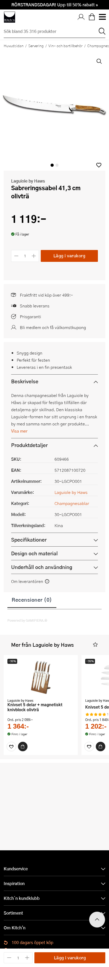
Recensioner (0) (32, 599)
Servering (36, 45)
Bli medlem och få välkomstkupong (53, 327)
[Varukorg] (91, 17)
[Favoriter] (11, 746)
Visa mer (19, 431)
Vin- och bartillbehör (65, 45)
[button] (98, 165)
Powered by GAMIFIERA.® (27, 620)
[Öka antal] (34, 256)
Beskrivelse (24, 381)
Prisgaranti (30, 316)
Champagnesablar (71, 503)
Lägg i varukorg (69, 256)
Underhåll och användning (41, 567)
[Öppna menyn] (102, 17)
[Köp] (23, 746)
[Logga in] (81, 17)
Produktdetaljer (29, 445)
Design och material (34, 553)
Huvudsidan (14, 45)
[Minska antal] (16, 256)
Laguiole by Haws (28, 181)
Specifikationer (29, 539)
